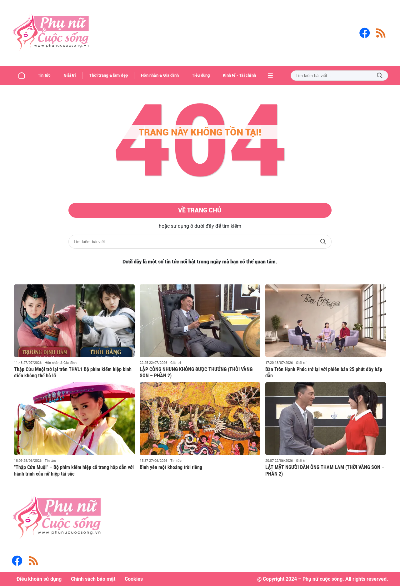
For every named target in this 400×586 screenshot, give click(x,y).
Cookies (134, 579)
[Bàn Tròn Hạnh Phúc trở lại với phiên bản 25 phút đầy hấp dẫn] (325, 320)
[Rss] (381, 33)
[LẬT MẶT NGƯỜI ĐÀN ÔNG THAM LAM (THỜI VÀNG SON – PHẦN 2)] (325, 418)
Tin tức (50, 461)
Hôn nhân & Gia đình (61, 363)
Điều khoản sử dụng (39, 579)
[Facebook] (364, 33)
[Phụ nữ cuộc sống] (51, 32)
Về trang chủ (200, 210)
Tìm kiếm (380, 75)
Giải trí (175, 363)
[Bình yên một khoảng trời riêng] (200, 418)
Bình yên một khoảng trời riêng (171, 467)
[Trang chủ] (21, 75)
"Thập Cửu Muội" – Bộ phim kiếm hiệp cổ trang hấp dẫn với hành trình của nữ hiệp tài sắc (74, 470)
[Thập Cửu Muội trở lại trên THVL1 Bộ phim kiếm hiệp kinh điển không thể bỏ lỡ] (74, 320)
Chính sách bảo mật (93, 579)
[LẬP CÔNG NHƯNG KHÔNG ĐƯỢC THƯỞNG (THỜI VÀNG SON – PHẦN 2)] (200, 320)
